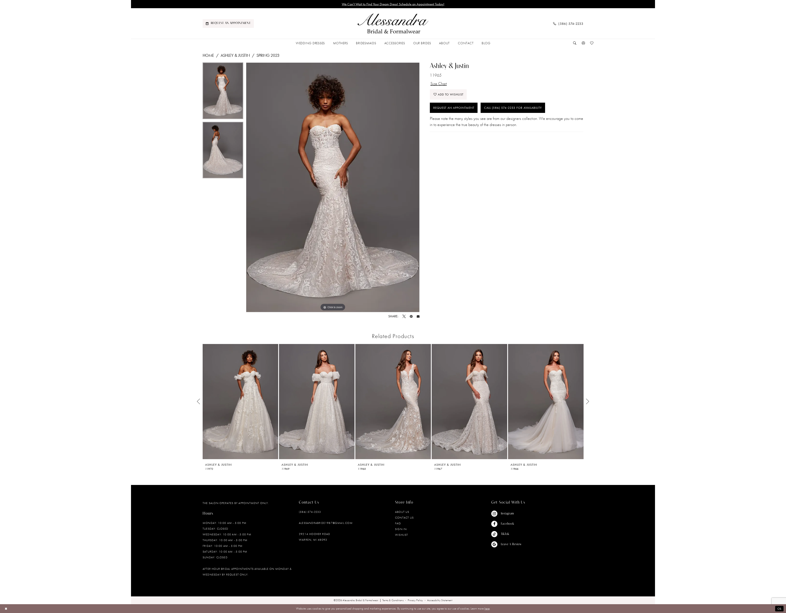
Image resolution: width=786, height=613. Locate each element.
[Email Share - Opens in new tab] (418, 316)
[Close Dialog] (6, 608)
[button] (583, 43)
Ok (779, 609)
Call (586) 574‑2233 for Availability (513, 108)
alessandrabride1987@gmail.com (326, 523)
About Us (402, 512)
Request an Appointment (453, 108)
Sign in (401, 529)
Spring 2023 (267, 55)
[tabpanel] (223, 92)
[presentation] (240, 401)
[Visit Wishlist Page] (592, 43)
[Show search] (574, 43)
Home (208, 55)
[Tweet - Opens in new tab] (404, 316)
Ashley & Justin (235, 55)
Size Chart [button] (438, 83)
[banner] (393, 24)
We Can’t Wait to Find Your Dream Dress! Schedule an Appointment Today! (393, 4)
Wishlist (401, 535)
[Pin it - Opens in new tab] (411, 316)
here (487, 608)
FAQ (398, 523)
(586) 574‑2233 (310, 512)
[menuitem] (228, 23)
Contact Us (404, 517)
